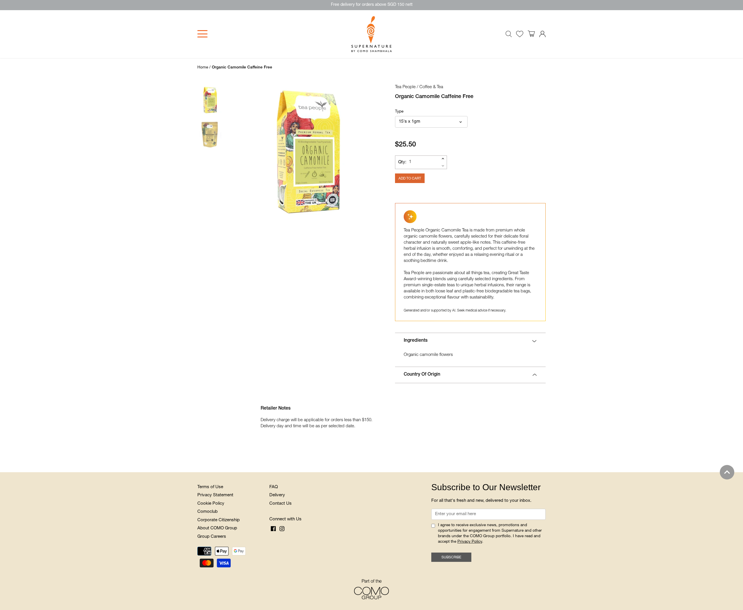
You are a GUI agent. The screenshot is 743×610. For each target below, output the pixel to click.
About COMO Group (217, 528)
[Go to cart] (531, 34)
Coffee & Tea (431, 87)
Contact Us (280, 504)
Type (399, 112)
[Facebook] (273, 529)
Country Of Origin (422, 374)
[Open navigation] (202, 33)
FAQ (273, 487)
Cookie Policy (210, 504)
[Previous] (236, 152)
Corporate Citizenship (218, 520)
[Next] (369, 152)
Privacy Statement (215, 495)
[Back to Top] (727, 472)
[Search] (509, 34)
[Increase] (443, 158)
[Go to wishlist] (519, 34)
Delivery (277, 495)
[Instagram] (281, 529)
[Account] (542, 34)
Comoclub (207, 512)
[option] (308, 152)
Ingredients (416, 341)
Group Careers (211, 537)
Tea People (405, 87)
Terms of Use (210, 487)
